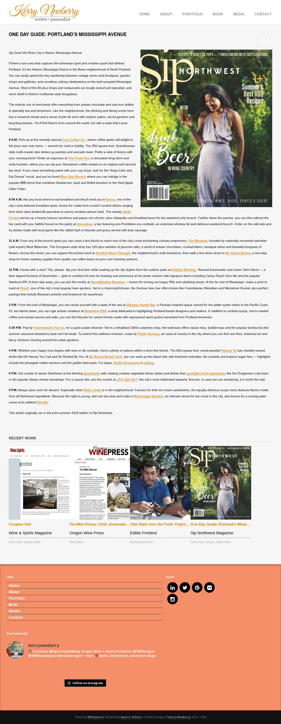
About (166, 14)
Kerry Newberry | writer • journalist (44, 12)
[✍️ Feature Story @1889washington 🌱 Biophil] (17, 670)
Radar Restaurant (127, 363)
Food (19, 542)
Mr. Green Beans (238, 253)
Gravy (110, 199)
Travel (219, 542)
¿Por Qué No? (127, 379)
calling (149, 363)
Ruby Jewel (92, 390)
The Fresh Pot (78, 158)
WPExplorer (96, 717)
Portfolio (192, 14)
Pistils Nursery (148, 334)
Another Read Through (113, 253)
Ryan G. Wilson (131, 717)
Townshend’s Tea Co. (49, 327)
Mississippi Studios (148, 396)
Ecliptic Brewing (183, 269)
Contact (263, 14)
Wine (37, 542)
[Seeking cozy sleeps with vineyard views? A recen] (152, 670)
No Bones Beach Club (105, 356)
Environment (137, 542)
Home (144, 14)
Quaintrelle (92, 373)
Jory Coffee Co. (74, 139)
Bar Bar (42, 402)
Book (218, 14)
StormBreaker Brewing (107, 282)
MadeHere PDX (95, 311)
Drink (12, 542)
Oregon (28, 542)
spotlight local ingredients (206, 373)
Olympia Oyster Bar (140, 305)
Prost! (24, 288)
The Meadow (197, 240)
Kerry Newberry (179, 717)
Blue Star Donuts (73, 176)
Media (239, 14)
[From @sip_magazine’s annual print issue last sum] (107, 670)
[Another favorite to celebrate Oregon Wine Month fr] (84, 670)
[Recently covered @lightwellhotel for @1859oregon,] (129, 670)
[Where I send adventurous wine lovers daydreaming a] (62, 670)
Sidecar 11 (228, 350)
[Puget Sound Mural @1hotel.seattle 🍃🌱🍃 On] (39, 670)
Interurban (84, 224)
